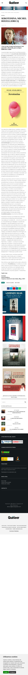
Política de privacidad (6, 482)
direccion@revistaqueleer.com (14, 506)
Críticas (3, 15)
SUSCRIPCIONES (9, 528)
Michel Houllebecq (10, 282)
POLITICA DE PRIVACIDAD (21, 525)
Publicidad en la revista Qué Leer (8, 472)
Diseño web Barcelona (17, 528)
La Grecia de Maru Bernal (17, 418)
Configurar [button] (12, 672)
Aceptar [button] (6, 672)
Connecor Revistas (14, 531)
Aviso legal (3, 480)
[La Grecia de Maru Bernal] (3, 418)
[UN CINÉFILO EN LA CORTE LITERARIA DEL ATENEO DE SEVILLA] (3, 411)
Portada (2, 12)
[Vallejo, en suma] (3, 423)
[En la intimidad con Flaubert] (3, 429)
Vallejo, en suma (16, 423)
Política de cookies (5, 483)
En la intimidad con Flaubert (16, 429)
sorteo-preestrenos (21, 527)
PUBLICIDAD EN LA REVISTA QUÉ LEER (9, 527)
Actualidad (16, 410)
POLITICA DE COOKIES (11, 525)
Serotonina (17, 282)
